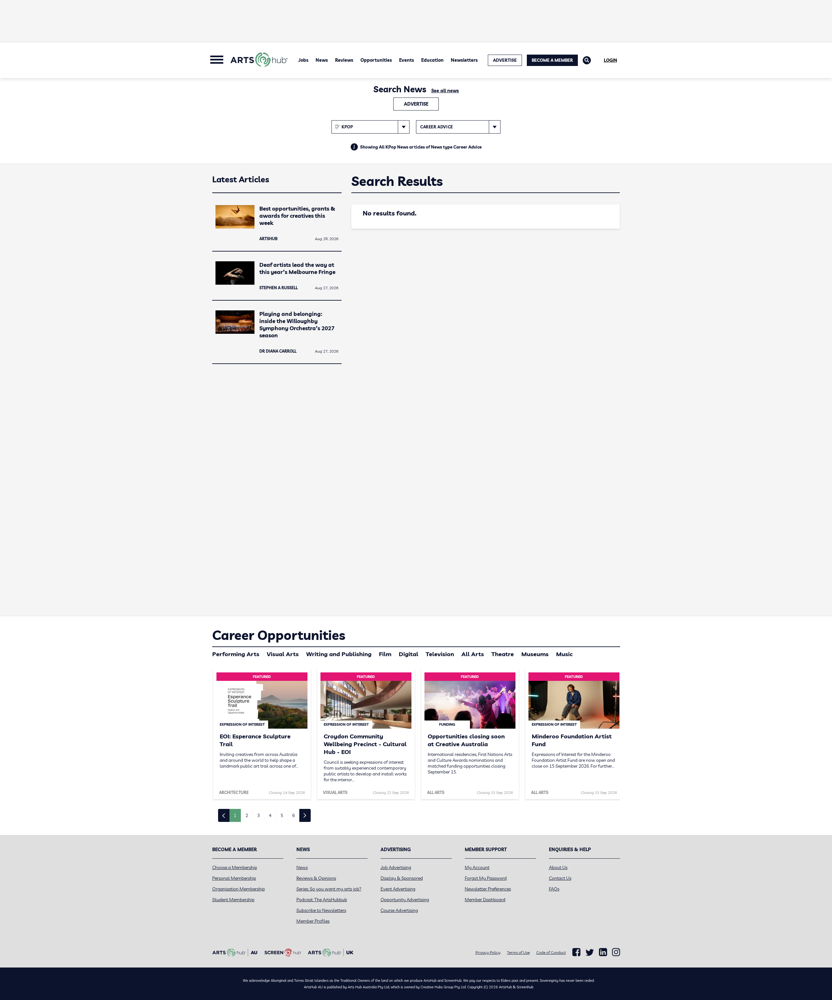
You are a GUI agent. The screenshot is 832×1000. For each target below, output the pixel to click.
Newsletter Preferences (488, 889)
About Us (558, 867)
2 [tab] (246, 815)
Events (406, 60)
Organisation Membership (238, 889)
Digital (408, 654)
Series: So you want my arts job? (328, 889)
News (322, 60)
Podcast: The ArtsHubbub (321, 900)
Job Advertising (396, 867)
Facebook (576, 952)
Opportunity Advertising (405, 900)
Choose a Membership (234, 867)
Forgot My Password (486, 878)
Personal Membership (234, 878)
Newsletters (464, 60)
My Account (477, 867)
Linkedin (603, 952)
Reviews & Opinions (316, 878)
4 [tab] (270, 815)
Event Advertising (398, 889)
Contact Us (560, 878)
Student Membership (233, 900)
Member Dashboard (485, 900)
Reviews (344, 60)
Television (440, 654)
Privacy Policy (487, 952)
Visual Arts (283, 654)
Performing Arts (235, 654)
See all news (445, 91)
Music (564, 654)
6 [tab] (293, 815)
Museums (535, 654)
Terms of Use (518, 952)
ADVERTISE (505, 60)
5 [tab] (281, 815)
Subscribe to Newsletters (321, 910)
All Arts (473, 654)
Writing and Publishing (338, 654)
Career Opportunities (278, 635)
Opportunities (376, 60)
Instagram (616, 952)
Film (385, 654)
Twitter (589, 952)
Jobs (303, 60)
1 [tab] (235, 815)
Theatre (502, 654)
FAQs (554, 889)
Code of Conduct (551, 952)
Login (610, 60)
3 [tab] (258, 815)
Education (432, 60)
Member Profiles (313, 921)
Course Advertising (399, 910)
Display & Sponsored (402, 878)
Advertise (416, 104)
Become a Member (552, 60)
